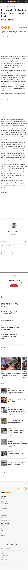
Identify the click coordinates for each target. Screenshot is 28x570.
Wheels (9, 439)
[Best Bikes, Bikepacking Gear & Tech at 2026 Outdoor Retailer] (4, 453)
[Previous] (24, 347)
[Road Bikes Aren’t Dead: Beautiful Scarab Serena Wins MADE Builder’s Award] (4, 390)
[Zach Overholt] (14, 226)
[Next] (26, 347)
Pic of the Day (4, 508)
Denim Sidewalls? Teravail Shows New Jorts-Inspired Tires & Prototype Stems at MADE (9, 336)
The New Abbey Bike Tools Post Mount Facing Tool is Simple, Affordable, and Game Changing (10, 304)
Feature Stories (4, 503)
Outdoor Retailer (10, 451)
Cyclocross (11, 219)
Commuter (4, 219)
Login (25, 241)
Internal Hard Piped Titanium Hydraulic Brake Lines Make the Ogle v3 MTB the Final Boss (17, 411)
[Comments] (20, 28)
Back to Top (20, 488)
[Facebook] (2, 544)
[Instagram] (11, 544)
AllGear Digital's (11, 548)
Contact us (3, 528)
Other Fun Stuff (4, 505)
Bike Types (3, 498)
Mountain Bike (4, 515)
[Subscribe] (16, 544)
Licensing (3, 557)
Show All (4, 472)
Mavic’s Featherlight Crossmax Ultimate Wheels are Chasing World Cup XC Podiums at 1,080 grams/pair (10, 327)
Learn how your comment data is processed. (13, 252)
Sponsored (9, 397)
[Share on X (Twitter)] (5, 27)
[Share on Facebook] (2, 27)
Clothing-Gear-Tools (5, 520)
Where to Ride (4, 513)
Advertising (3, 537)
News (2, 371)
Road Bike (19, 219)
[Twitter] (7, 544)
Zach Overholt (10, 19)
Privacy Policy (3, 553)
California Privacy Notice (5, 555)
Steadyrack (11, 77)
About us (3, 526)
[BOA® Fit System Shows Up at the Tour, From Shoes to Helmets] (4, 400)
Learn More (15, 32)
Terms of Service (4, 559)
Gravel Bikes (9, 428)
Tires (8, 418)
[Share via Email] (9, 27)
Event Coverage (4, 501)
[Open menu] (1, 1)
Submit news (4, 530)
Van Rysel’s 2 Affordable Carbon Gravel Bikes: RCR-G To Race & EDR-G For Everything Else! (16, 432)
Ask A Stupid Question (5, 533)
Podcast (3, 535)
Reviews (3, 510)
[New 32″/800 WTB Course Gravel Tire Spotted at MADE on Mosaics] (4, 421)
